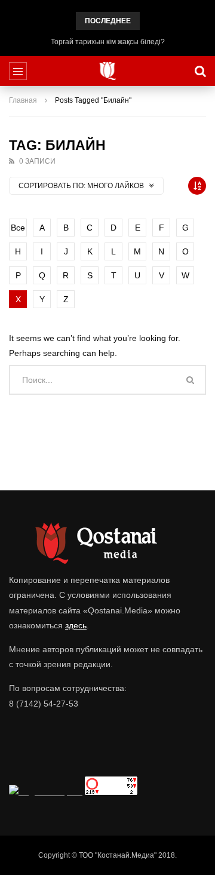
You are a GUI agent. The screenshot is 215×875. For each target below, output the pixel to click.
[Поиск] (200, 71)
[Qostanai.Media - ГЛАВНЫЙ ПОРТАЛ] (108, 71)
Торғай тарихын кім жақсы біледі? (108, 42)
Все (18, 227)
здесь (76, 625)
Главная (23, 100)
